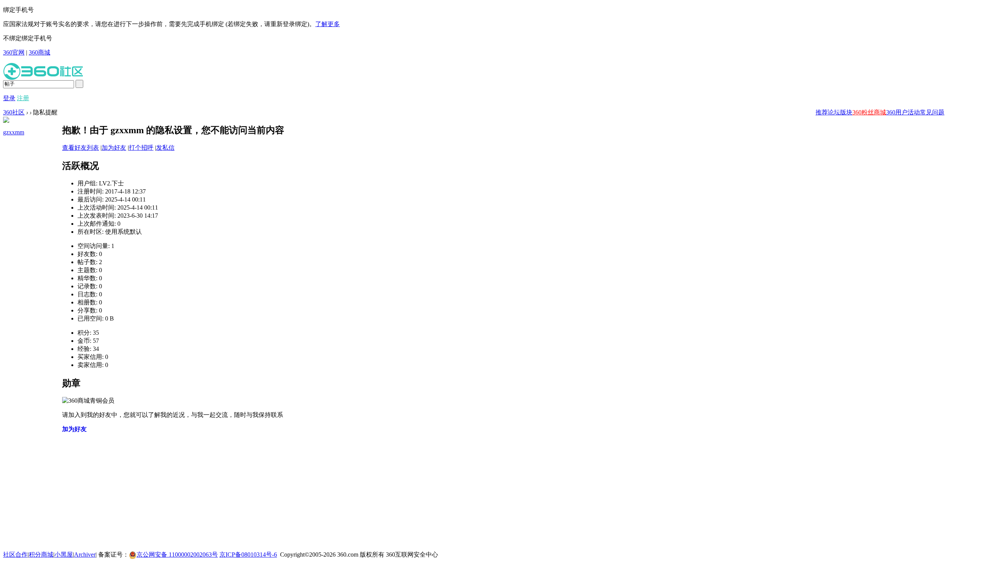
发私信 (165, 147)
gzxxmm (13, 132)
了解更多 (327, 24)
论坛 (834, 112)
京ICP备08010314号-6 (248, 554)
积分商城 (41, 554)
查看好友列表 (80, 147)
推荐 (822, 112)
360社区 (14, 112)
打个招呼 (141, 147)
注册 (23, 98)
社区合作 (15, 554)
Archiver (85, 554)
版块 (846, 112)
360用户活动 (903, 112)
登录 (9, 98)
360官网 (14, 52)
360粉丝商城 (869, 112)
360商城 (39, 52)
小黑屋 (63, 554)
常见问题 (932, 112)
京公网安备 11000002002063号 (177, 554)
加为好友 (114, 147)
